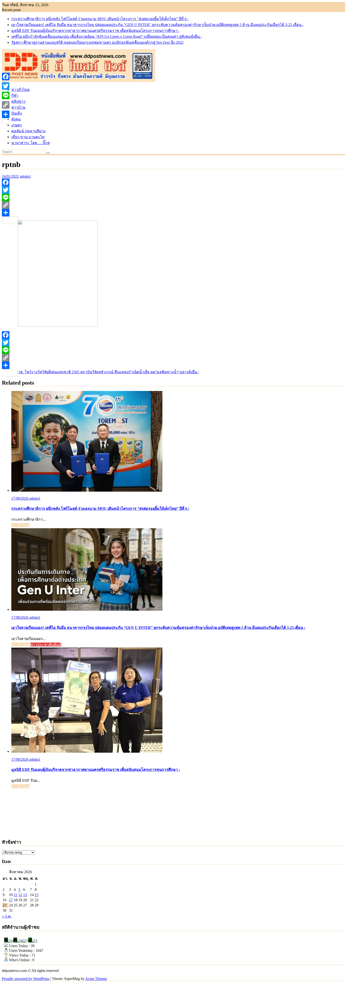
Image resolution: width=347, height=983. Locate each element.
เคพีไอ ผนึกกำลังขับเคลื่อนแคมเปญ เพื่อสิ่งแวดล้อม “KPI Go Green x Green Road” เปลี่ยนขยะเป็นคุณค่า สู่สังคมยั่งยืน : (106, 36)
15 (36, 895)
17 (11, 900)
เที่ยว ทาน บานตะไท (28, 137)
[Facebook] (173, 182)
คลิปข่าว (18, 101)
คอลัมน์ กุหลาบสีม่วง (28, 131)
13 (25, 895)
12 (20, 895)
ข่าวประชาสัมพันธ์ (45, 645)
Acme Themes (96, 979)
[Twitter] (173, 190)
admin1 (25, 176)
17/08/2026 (20, 498)
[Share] (173, 212)
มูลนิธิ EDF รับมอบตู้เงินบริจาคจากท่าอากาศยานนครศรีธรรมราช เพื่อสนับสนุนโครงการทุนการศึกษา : (95, 31)
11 (15, 895)
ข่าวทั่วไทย (20, 90)
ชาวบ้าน (18, 107)
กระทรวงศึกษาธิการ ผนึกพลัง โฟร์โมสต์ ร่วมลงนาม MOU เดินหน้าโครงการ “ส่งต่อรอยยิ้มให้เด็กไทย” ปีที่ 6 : (99, 19)
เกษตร (16, 125)
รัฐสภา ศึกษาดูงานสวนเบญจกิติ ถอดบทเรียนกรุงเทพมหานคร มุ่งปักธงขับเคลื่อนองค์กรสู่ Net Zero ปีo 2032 (97, 42)
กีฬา (14, 96)
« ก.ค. (7, 916)
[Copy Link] (173, 205)
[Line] (173, 197)
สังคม (16, 119)
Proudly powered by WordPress (25, 979)
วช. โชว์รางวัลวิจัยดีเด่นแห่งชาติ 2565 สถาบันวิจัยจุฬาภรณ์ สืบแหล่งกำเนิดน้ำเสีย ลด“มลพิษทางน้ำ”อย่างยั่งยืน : (108, 372)
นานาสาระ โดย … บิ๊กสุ (30, 143)
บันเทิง (16, 113)
